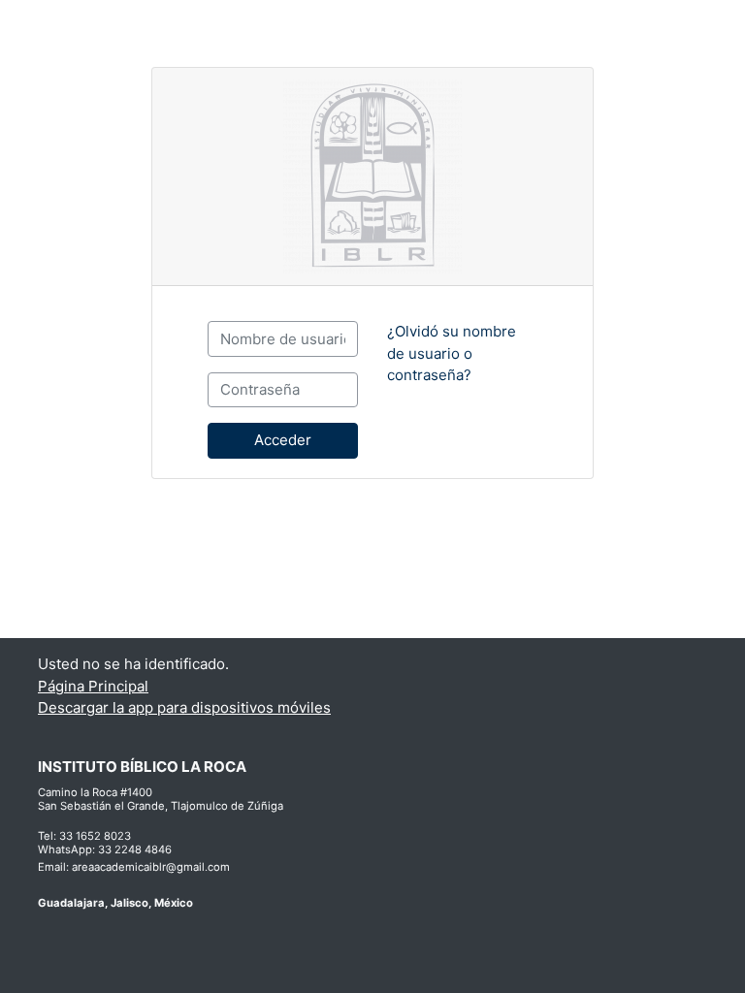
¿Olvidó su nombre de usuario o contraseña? (451, 353)
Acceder (282, 440)
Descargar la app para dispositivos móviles (184, 707)
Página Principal (93, 686)
